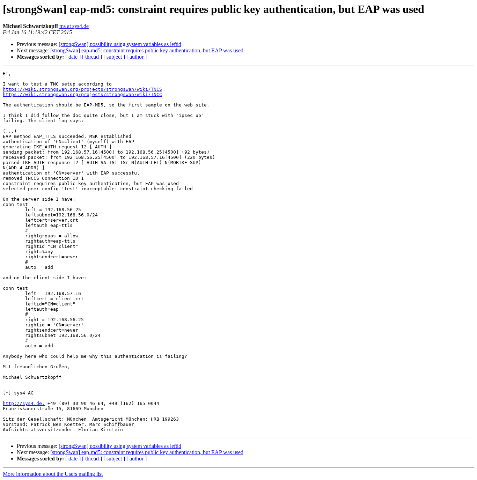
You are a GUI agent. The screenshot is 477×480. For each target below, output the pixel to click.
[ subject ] (114, 57)
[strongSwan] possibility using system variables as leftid (120, 44)
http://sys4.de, (24, 403)
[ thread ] (92, 57)
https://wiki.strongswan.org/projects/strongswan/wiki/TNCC (82, 94)
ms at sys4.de (74, 26)
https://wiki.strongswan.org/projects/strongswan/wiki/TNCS (82, 89)
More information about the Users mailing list (53, 474)
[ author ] (136, 57)
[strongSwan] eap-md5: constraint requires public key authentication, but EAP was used (146, 50)
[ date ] (73, 57)
